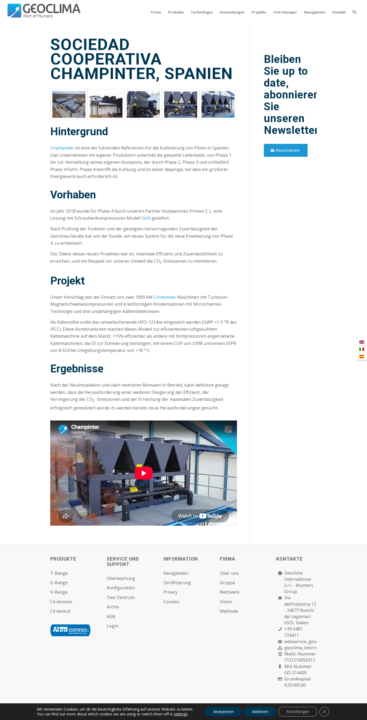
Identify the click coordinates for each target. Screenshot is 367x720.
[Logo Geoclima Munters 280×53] (44, 15)
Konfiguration (121, 588)
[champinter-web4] (106, 104)
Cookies (171, 602)
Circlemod (60, 611)
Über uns (229, 573)
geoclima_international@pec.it (314, 648)
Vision (226, 602)
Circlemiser (165, 297)
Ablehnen (260, 711)
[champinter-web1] (218, 104)
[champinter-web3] (143, 104)
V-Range (58, 592)
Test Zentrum (121, 597)
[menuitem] (155, 12)
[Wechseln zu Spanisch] (362, 356)
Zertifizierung (177, 583)
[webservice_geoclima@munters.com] (280, 642)
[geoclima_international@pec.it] (280, 648)
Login (112, 626)
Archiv (113, 607)
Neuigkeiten (175, 573)
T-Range (59, 573)
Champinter (62, 148)
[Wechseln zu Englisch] (362, 341)
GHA (146, 218)
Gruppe (227, 583)
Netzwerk (229, 592)
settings (181, 714)
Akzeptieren (223, 711)
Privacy (170, 592)
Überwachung (121, 578)
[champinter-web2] (180, 104)
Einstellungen (297, 711)
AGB (111, 616)
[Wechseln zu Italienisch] (362, 348)
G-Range (59, 583)
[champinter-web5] (69, 104)
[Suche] (354, 12)
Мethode (229, 611)
